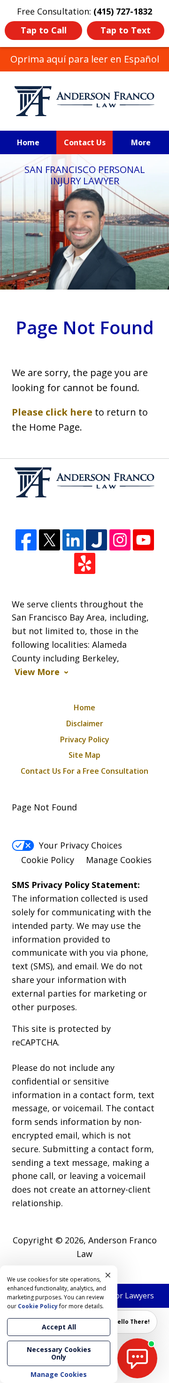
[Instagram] (120, 539)
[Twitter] (49, 539)
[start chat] (137, 1358)
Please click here (52, 412)
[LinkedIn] (73, 539)
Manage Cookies (119, 859)
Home (28, 142)
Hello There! (131, 1322)
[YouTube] (143, 539)
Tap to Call (44, 30)
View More (37, 672)
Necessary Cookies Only (59, 1353)
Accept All (59, 1326)
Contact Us (85, 142)
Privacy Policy (84, 739)
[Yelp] (84, 563)
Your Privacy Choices (80, 845)
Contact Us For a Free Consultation (84, 771)
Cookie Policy (47, 859)
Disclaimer (84, 723)
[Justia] (96, 539)
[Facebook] (26, 539)
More (141, 142)
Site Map (84, 755)
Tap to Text (125, 30)
